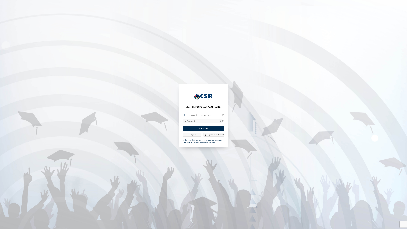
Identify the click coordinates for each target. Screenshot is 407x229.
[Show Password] (220, 121)
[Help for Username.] (223, 115)
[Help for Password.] (223, 121)
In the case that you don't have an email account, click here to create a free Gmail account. (202, 141)
